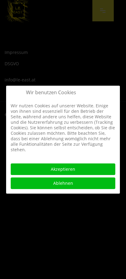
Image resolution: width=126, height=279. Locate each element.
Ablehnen (63, 183)
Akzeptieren (63, 169)
